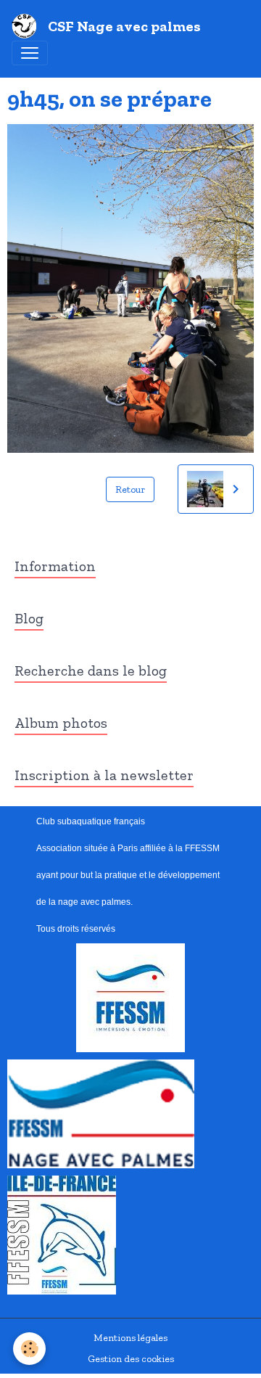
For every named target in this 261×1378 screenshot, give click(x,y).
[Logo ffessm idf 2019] (61, 1235)
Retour (130, 489)
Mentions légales (130, 1338)
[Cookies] (29, 1348)
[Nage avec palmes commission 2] (100, 1113)
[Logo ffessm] (130, 997)
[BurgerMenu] (30, 53)
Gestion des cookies (131, 1359)
